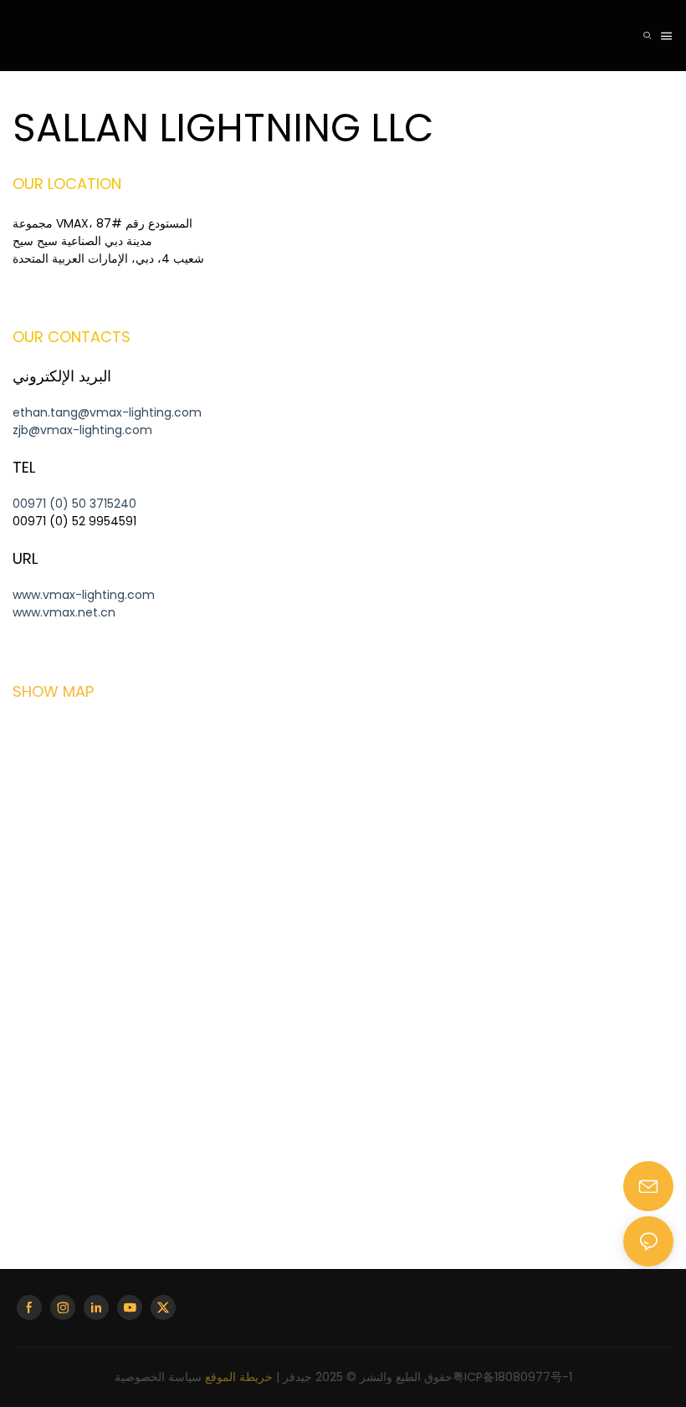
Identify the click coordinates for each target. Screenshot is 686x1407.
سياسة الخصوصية (158, 1377)
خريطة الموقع (239, 1377)
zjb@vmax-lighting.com (82, 430)
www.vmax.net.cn (64, 612)
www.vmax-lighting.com (84, 594)
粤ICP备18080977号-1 (512, 1377)
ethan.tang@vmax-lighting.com (107, 412)
